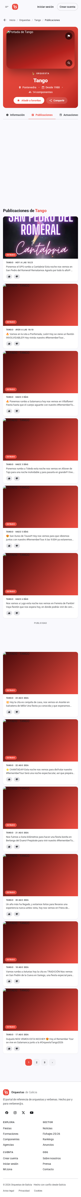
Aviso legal (8, 1190)
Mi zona (7, 1169)
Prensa (47, 1163)
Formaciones (10, 1133)
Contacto (48, 1169)
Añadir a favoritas (31, 100)
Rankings (48, 1139)
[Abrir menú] (7, 7)
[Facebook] (7, 1112)
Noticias (47, 1128)
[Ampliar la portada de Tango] (40, 49)
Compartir (58, 100)
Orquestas (24, 20)
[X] (23, 1112)
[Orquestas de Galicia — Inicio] (15, 7)
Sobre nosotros (52, 1158)
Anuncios (48, 1144)
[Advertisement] (40, 165)
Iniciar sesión (45, 6)
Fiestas (7, 1128)
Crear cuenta (67, 6)
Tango (37, 20)
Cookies (38, 1190)
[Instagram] (15, 1112)
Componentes (11, 1139)
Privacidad (24, 1190)
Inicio (12, 20)
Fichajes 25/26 (51, 1133)
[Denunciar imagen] (68, 36)
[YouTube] (31, 1112)
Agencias (8, 1144)
